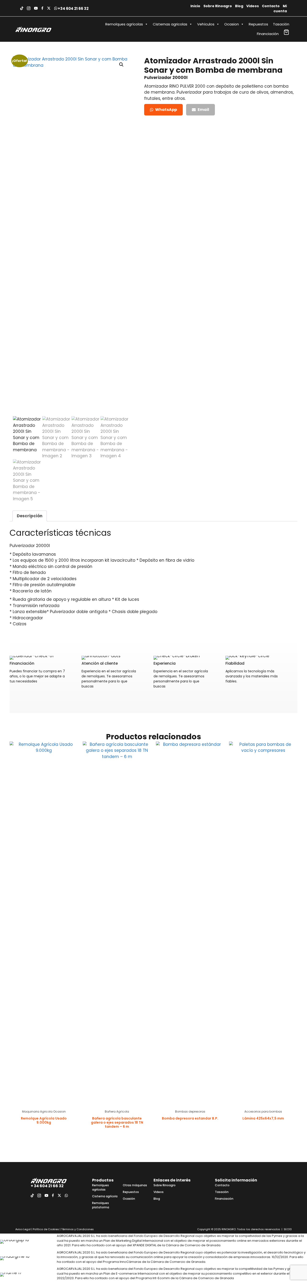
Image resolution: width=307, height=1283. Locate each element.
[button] (121, 64)
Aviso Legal (23, 1229)
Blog (239, 6)
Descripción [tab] (29, 516)
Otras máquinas (135, 1185)
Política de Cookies (46, 1229)
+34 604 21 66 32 (73, 8)
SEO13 (288, 1229)
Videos (252, 6)
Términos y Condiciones (77, 1229)
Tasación (281, 24)
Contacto (271, 6)
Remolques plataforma (100, 1205)
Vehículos (205, 24)
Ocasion (231, 24)
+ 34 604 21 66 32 (47, 1186)
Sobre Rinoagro (217, 6)
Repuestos (258, 24)
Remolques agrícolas (124, 24)
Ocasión (129, 1199)
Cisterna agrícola (105, 1196)
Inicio (195, 6)
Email (203, 109)
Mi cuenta (280, 8)
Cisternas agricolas (170, 24)
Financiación (268, 33)
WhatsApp (166, 109)
